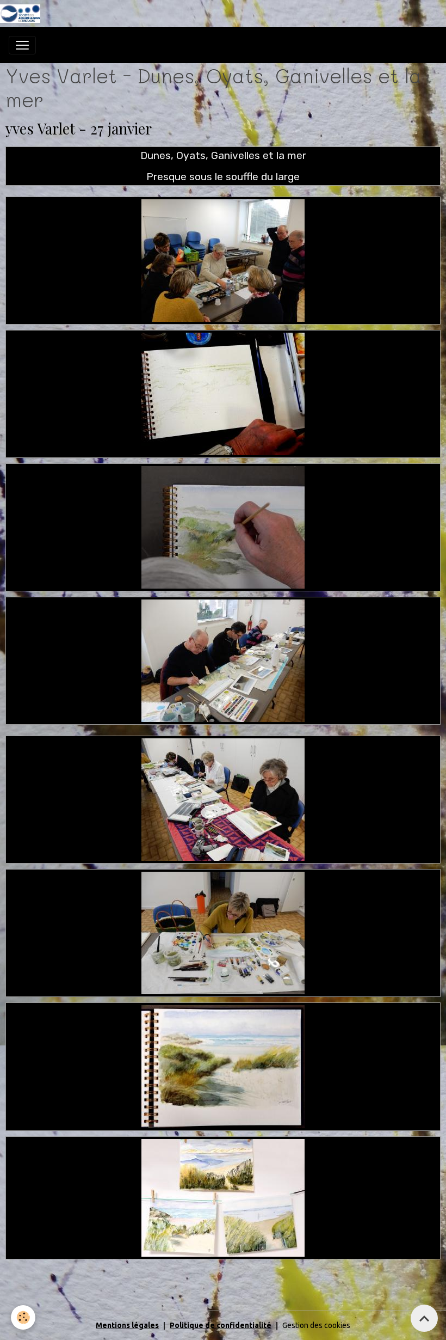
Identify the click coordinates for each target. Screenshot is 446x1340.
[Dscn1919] (223, 660)
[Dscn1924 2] (223, 1066)
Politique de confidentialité (220, 1325)
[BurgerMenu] (22, 45)
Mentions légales (127, 1325)
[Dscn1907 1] (223, 259)
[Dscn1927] (223, 1196)
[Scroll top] (424, 1318)
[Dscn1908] (223, 393)
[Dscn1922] (223, 932)
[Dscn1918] (223, 526)
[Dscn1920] (223, 798)
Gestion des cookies (316, 1325)
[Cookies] (23, 1317)
